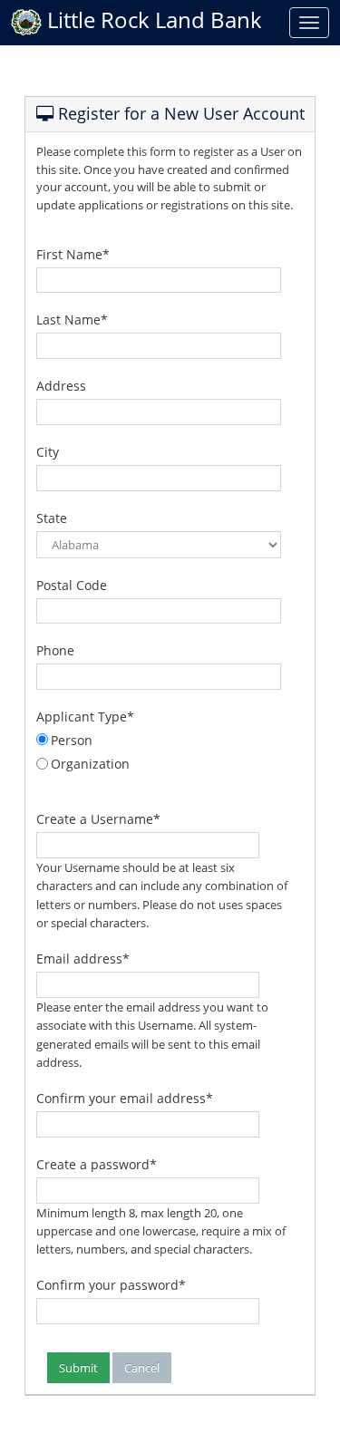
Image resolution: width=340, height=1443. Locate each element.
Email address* (83, 958)
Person (71, 740)
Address (61, 385)
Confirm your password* (111, 1284)
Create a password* (96, 1164)
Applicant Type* (85, 716)
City (47, 451)
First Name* (73, 254)
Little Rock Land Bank (152, 19)
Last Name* (72, 319)
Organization (90, 763)
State (51, 518)
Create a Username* (98, 819)
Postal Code (71, 585)
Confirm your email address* (124, 1098)
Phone (55, 650)
